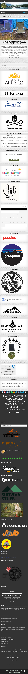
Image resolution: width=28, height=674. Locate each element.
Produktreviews (21, 23)
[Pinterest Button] (5, 392)
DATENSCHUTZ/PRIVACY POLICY (9, 618)
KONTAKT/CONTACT (6, 621)
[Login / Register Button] (24, 12)
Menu (4, 1)
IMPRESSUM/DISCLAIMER (7, 613)
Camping (13, 23)
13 (13, 217)
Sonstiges (15, 24)
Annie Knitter (11, 57)
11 (6, 217)
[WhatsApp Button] (12, 392)
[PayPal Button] (19, 392)
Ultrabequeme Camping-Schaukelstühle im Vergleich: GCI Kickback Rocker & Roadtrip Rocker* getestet (14, 42)
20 (14, 220)
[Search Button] (26, 12)
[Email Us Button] (21, 392)
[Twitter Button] (2, 392)
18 (6, 220)
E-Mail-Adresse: (7, 157)
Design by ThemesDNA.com (14, 672)
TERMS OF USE (4, 615)
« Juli (2, 229)
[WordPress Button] (16, 392)
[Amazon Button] (14, 392)
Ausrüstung (7, 23)
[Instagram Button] (9, 392)
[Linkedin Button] (7, 392)
